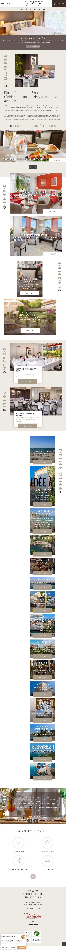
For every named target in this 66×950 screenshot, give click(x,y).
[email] (26, 9)
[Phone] (22, 9)
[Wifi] (18, 843)
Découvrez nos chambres (33, 46)
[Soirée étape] (47, 861)
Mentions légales (30, 948)
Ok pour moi (22, 947)
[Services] (33, 876)
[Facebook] (40, 9)
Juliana (46, 948)
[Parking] (18, 861)
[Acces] (31, 9)
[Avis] (44, 9)
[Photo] (35, 9)
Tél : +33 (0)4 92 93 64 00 (33, 908)
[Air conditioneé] (47, 843)
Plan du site (38, 948)
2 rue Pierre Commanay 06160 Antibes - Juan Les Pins (33, 903)
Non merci (4, 947)
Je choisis (12, 947)
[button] (44, 32)
